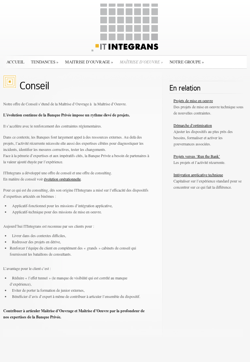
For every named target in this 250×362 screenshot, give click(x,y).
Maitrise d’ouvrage (89, 62)
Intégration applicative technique (198, 174)
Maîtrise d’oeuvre (141, 62)
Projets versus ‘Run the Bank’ (197, 156)
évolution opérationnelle (62, 178)
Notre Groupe (187, 62)
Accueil (15, 62)
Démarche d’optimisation (193, 125)
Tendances (45, 62)
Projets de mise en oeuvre (193, 100)
